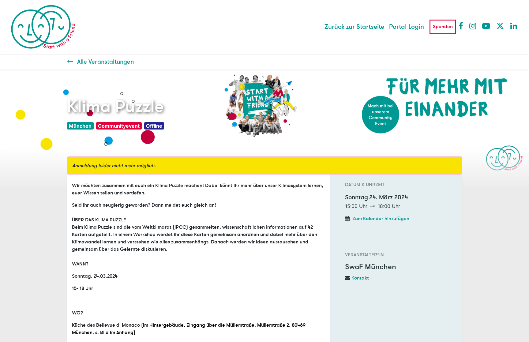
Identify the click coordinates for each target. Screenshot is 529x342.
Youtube (486, 26)
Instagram (473, 26)
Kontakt (360, 278)
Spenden (443, 26)
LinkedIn (514, 26)
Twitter (500, 26)
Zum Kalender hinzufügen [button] (380, 218)
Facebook (462, 26)
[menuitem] (354, 27)
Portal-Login (406, 27)
